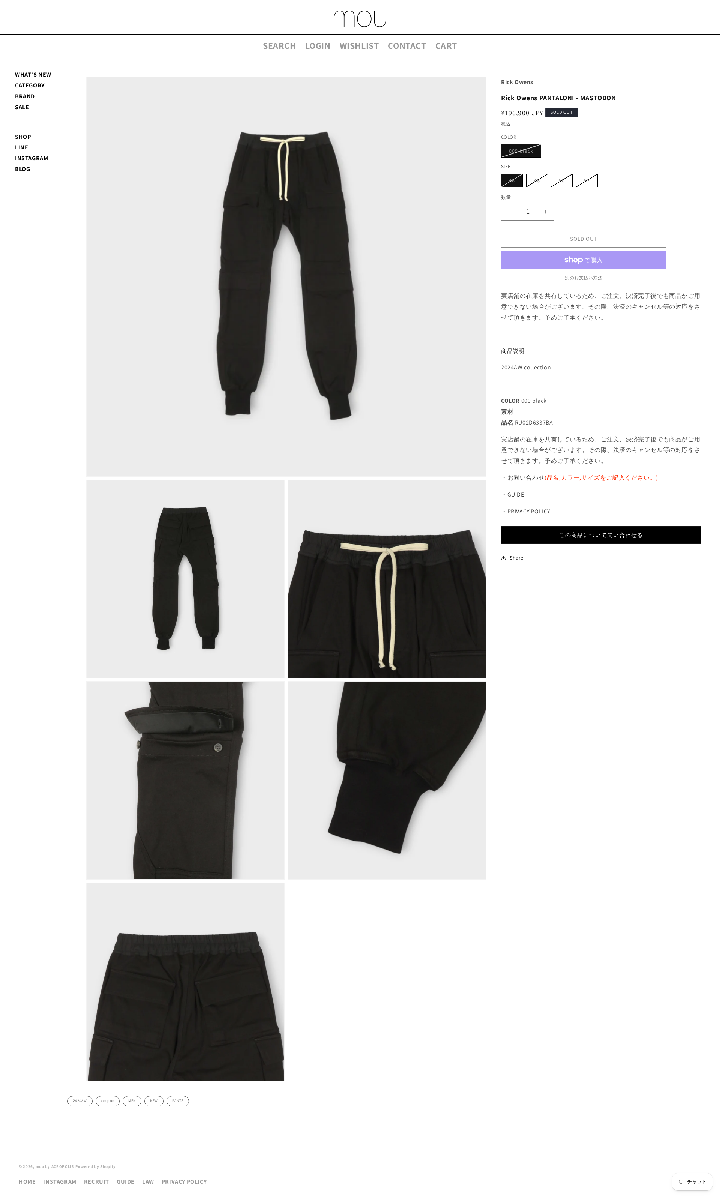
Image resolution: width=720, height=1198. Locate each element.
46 (514, 182)
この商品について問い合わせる (601, 535)
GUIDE (515, 494)
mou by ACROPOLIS (55, 1166)
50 (564, 182)
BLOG (22, 169)
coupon (107, 1100)
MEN (132, 1100)
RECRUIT (96, 1182)
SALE (22, 107)
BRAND (25, 96)
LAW (148, 1182)
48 (539, 182)
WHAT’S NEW (33, 74)
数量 (506, 197)
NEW (154, 1100)
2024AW (80, 1100)
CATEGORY (30, 85)
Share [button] (517, 557)
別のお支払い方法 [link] (583, 278)
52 (589, 182)
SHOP (23, 137)
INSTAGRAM (31, 158)
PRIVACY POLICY (528, 511)
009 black (523, 152)
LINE (21, 147)
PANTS (177, 1100)
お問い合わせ (526, 478)
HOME (27, 1182)
